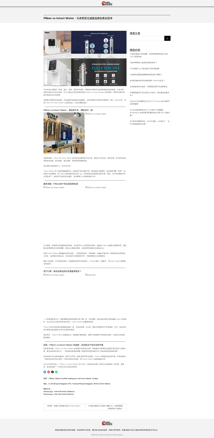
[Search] (167, 38)
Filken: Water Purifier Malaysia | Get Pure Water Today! (73, 378)
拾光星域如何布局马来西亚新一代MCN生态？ (147, 80)
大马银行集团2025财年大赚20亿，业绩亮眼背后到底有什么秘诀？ (105, 407)
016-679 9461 (60, 391)
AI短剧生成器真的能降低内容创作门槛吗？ (146, 74)
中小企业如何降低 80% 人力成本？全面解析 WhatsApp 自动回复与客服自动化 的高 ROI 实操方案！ (150, 112)
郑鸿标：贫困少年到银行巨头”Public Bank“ (63, 406)
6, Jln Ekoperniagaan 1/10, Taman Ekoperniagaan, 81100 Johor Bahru (79, 384)
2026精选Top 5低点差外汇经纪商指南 (144, 68)
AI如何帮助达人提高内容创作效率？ (143, 62)
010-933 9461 (60, 394)
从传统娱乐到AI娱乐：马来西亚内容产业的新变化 (148, 86)
